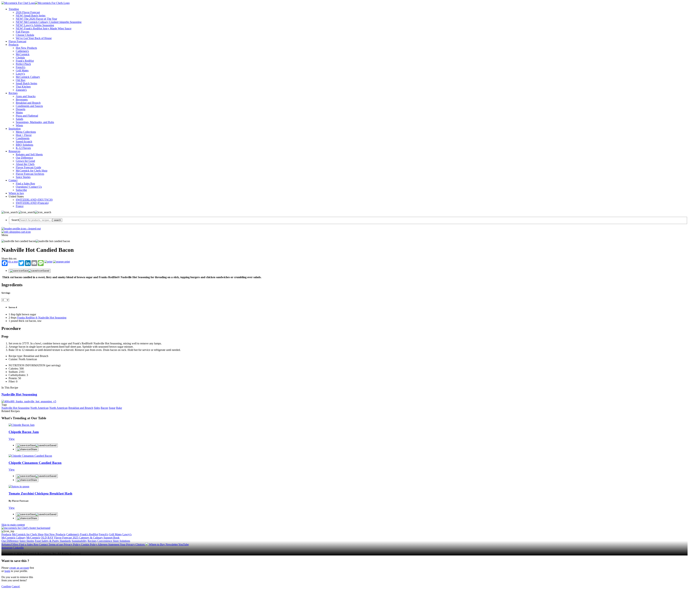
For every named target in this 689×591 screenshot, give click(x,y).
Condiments (22, 138)
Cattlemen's (22, 51)
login (7, 571)
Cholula (20, 57)
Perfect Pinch (23, 64)
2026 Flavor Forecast (28, 12)
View (12, 438)
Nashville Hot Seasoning (19, 394)
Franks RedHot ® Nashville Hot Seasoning (41, 317)
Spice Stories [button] (26, 540)
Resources (14, 151)
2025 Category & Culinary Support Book (95, 537)
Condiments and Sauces (29, 106)
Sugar (112, 407)
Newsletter (172, 544)
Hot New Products (26, 47)
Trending (14, 9)
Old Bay (20, 80)
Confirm (6, 586)
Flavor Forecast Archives (30, 173)
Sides (97, 407)
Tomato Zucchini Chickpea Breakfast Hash (40, 493)
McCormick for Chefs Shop (31, 170)
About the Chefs (25, 164)
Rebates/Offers (10, 544)
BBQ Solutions (24, 144)
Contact (13, 180)
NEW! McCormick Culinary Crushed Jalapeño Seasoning (48, 22)
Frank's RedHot (25, 60)
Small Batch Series (26, 83)
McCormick (22, 54)
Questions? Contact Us (29, 186)
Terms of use (56, 544)
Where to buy (16, 193)
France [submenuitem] (20, 206)
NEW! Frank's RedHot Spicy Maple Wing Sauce (43, 28)
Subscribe (21, 189)
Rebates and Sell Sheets (29, 154)
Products (13, 44)
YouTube (183, 544)
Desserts (20, 109)
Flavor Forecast (17, 41)
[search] (35, 220)
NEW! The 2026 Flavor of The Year (36, 18)
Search (15, 219)
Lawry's (20, 73)
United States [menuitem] (16, 196)
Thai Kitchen (23, 86)
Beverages (22, 99)
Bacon (104, 407)
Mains (19, 112)
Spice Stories (23, 177)
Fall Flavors (22, 31)
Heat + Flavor (24, 135)
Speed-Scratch (24, 141)
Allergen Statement (109, 544)
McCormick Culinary (28, 76)
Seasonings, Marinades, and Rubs (35, 122)
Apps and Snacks (26, 96)
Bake (119, 407)
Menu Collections (26, 131)
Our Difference (24, 157)
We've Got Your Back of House (34, 38)
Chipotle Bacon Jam (24, 432)
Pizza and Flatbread (27, 115)
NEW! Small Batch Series (30, 15)
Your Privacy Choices (132, 544)
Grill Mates (22, 70)
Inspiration (15, 128)
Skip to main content (13, 524)
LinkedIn (18, 547)
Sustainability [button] (79, 540)
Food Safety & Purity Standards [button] (53, 540)
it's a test (13, 261)
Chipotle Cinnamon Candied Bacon (35, 463)
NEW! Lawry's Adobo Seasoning (35, 25)
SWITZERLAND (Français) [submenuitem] (32, 202)
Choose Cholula (25, 34)
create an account (19, 567)
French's (20, 67)
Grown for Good (25, 160)
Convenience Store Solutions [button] (113, 540)
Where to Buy (157, 544)
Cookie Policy (89, 544)
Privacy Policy (72, 544)
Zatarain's (21, 89)
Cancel (16, 586)
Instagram (7, 547)
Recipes (13, 93)
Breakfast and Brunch (28, 102)
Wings (19, 125)
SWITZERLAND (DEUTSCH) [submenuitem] (34, 199)
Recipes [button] (92, 540)
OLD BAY (47, 537)
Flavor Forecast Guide (28, 167)
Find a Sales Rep (25, 183)
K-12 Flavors (23, 147)
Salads (19, 118)
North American (39, 407)
